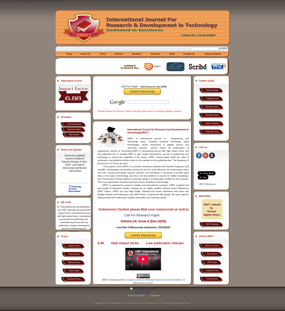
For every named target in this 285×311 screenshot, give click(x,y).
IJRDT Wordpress (207, 184)
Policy (103, 54)
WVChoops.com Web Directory (31, 1)
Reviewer (136, 54)
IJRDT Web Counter (142, 292)
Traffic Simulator (53, 1)
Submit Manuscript (142, 91)
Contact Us (188, 54)
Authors (119, 54)
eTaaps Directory (8, 1)
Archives (155, 54)
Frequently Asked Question (75, 188)
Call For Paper (129, 86)
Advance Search (213, 54)
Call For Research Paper (142, 215)
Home (69, 54)
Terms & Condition (136, 295)
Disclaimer (155, 295)
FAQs (172, 54)
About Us (85, 54)
